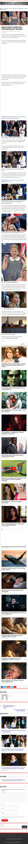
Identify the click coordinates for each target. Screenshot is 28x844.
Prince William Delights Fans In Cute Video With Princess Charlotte (9, 706)
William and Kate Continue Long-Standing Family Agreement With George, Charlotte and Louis (12, 749)
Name (2, 804)
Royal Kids (6, 8)
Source (2, 341)
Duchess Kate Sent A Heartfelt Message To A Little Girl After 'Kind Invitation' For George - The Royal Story (13, 780)
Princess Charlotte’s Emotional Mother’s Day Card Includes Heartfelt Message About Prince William (13, 768)
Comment (3, 792)
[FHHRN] (14, 3)
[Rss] (14, 840)
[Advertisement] (14, 60)
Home (2, 8)
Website (3, 812)
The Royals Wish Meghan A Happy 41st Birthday (19, 709)
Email (2, 808)
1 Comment (18, 31)
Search (2, 825)
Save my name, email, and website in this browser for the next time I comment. (13, 817)
